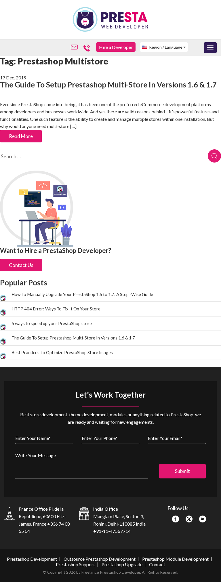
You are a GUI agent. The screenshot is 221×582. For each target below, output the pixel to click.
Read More (21, 136)
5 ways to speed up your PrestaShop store (52, 323)
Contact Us (21, 265)
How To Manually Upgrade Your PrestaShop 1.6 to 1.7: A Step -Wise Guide (82, 294)
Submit (182, 471)
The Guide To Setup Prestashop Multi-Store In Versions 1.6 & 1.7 (108, 84)
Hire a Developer (116, 47)
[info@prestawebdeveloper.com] (75, 47)
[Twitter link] (189, 517)
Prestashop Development (32, 559)
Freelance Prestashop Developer (110, 572)
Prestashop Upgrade (122, 564)
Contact (157, 564)
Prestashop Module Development (175, 559)
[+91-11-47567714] (88, 47)
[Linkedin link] (202, 517)
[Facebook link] (175, 517)
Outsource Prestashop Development (100, 559)
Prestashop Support (75, 564)
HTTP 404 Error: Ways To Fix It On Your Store (56, 308)
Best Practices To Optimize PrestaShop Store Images (62, 352)
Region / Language (165, 47)
